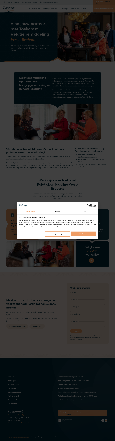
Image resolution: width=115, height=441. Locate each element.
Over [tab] (84, 211)
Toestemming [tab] (30, 211)
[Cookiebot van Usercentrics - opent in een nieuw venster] (88, 205)
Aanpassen (56, 234)
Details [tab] (57, 211)
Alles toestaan (83, 234)
